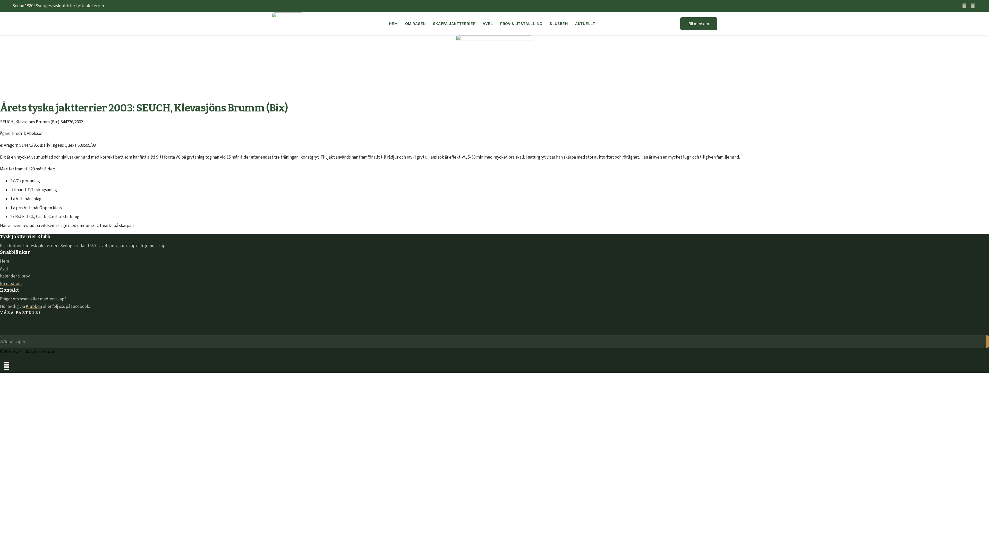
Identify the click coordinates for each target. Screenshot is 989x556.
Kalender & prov (15, 276)
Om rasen (415, 23)
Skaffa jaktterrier (454, 23)
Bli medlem (11, 284)
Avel (488, 23)
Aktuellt (585, 23)
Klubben (559, 23)
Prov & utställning (521, 23)
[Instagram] (973, 6)
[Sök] (987, 341)
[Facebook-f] (964, 6)
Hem (393, 23)
